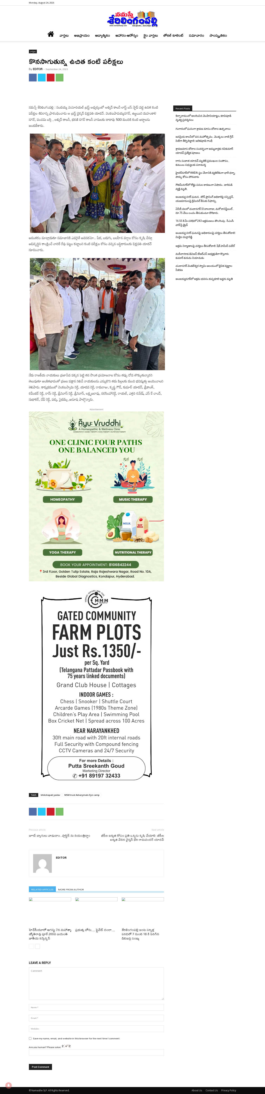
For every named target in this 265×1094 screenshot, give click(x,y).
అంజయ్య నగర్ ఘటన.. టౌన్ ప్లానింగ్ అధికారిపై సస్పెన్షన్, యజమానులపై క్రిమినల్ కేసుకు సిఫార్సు (205, 198)
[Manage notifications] (8, 1085)
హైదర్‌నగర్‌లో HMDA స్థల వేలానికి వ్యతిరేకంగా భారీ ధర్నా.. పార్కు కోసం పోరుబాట (206, 174)
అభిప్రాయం (82, 35)
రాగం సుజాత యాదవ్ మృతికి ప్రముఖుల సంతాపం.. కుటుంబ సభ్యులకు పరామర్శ (202, 162)
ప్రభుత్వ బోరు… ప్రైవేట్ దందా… (95, 929)
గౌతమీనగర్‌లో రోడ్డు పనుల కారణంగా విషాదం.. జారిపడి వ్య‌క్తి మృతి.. (204, 186)
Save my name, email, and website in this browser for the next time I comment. (76, 1038)
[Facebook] (233, 2)
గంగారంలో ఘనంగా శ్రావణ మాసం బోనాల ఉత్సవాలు (203, 128)
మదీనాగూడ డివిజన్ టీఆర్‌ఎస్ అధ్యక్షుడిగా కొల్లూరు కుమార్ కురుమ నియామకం (202, 255)
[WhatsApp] (59, 77)
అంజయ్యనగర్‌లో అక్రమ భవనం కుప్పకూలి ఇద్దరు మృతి (204, 278)
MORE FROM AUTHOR (71, 889)
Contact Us (212, 1090)
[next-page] (37, 946)
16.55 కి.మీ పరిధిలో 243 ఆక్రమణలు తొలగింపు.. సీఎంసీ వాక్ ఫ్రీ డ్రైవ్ (205, 222)
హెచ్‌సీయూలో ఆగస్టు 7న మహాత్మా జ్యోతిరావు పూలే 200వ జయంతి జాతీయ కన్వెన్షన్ (50, 933)
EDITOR (37, 69)
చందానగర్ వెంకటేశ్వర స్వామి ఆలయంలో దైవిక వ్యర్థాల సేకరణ (204, 267)
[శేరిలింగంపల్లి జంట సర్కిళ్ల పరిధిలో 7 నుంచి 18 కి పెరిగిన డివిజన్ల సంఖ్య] (143, 911)
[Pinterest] (51, 77)
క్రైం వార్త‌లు (151, 35)
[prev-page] (31, 946)
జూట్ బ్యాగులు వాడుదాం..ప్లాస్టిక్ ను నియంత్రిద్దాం (59, 835)
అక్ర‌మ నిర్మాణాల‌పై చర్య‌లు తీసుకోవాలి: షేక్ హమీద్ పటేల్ (205, 245)
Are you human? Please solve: (45, 1047)
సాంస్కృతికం (218, 35)
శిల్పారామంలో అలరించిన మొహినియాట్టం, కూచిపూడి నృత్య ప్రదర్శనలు (203, 117)
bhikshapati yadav (50, 794)
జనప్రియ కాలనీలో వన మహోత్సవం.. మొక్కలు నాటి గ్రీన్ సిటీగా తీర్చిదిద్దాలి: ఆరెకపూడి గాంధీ (204, 138)
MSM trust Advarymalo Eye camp (82, 794)
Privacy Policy (228, 1090)
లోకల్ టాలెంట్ (173, 35)
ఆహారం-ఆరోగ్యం (126, 35)
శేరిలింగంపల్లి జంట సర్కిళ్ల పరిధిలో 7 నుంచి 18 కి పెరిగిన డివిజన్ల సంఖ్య (140, 933)
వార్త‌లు (64, 35)
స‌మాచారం (196, 35)
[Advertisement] (96, 94)
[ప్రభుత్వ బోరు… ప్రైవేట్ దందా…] (96, 911)
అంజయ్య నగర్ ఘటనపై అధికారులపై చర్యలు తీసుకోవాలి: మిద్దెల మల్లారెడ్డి (206, 235)
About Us (197, 1090)
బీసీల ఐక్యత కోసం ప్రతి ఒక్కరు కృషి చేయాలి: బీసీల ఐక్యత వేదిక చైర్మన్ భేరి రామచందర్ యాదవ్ (132, 837)
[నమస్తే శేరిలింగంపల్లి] (132, 18)
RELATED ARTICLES (42, 889)
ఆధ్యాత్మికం (102, 35)
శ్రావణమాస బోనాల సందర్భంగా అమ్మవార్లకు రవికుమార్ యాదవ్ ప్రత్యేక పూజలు (204, 150)
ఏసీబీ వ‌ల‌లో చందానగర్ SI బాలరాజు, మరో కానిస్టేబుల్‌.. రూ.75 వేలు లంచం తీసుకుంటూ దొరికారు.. (205, 210)
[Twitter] (42, 77)
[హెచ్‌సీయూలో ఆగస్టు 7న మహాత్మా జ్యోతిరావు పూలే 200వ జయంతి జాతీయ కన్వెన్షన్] (50, 911)
